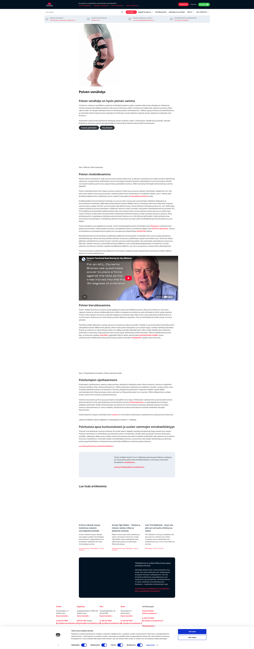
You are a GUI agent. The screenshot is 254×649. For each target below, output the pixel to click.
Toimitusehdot (148, 611)
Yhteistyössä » (148, 626)
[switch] (104, 645)
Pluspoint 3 (155, 226)
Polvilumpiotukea (136, 402)
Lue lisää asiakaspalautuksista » (143, 20)
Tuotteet (130, 12)
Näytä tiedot (150, 645)
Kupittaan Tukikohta (101, 5)
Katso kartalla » (62, 616)
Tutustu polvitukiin (89, 128)
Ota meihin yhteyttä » (181, 20)
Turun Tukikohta (84, 5)
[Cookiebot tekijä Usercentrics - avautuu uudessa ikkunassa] (58, 645)
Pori (101, 606)
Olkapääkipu (94, 548)
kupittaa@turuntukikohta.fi (88, 623)
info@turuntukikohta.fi (67, 623)
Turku (58, 606)
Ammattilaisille (144, 12)
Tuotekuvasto (160, 12)
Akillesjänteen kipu (118, 548)
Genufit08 (104, 335)
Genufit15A (141, 231)
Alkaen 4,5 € (95, 20)
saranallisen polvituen (139, 196)
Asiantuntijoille (84, 548)
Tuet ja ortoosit (158, 548)
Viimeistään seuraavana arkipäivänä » (63, 20)
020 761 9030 (63, 621)
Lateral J (115, 415)
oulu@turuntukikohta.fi (132, 623)
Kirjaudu (193, 4)
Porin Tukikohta (116, 5)
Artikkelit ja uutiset (177, 12)
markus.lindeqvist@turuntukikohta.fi (129, 467)
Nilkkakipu (129, 548)
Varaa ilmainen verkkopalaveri (146, 589)
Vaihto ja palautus (149, 613)
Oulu (123, 606)
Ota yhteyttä (201, 12)
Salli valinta (192, 637)
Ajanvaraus (183, 4)
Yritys (189, 12)
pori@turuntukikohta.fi (111, 623)
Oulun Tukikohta (131, 5)
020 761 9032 (127, 621)
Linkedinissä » (129, 462)
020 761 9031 (82, 621)
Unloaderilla (136, 338)
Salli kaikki (192, 631)
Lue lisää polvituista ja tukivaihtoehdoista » (96, 446)
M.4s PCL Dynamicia (160, 228)
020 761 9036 (106, 621)
